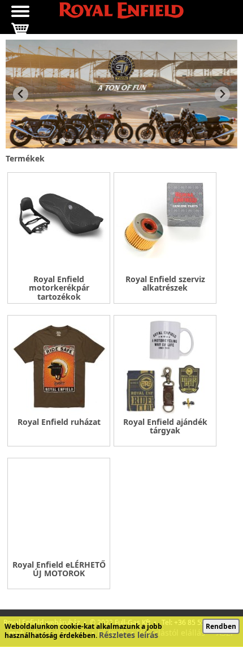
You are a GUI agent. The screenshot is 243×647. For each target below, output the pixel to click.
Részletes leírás (128, 634)
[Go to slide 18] (188, 141)
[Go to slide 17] (181, 141)
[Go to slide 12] (141, 141)
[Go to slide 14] (157, 141)
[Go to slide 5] (86, 141)
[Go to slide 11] (133, 141)
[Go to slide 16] (173, 141)
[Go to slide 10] (125, 141)
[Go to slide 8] (109, 141)
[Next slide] (222, 94)
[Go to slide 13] (149, 141)
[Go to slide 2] (62, 141)
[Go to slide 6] (94, 141)
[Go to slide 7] (101, 141)
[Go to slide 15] (165, 141)
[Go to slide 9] (117, 141)
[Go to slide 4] (78, 141)
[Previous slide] (20, 94)
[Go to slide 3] (70, 141)
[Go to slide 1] (54, 141)
